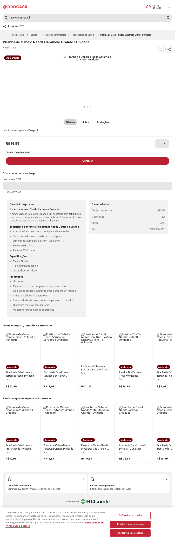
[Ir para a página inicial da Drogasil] (15, 7)
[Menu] (169, 7)
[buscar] (168, 17)
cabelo (72, 214)
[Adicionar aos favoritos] (160, 49)
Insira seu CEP (12, 179)
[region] (87, 523)
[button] (87, 79)
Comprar (87, 160)
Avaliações (103, 122)
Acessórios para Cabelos (54, 35)
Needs (162, 223)
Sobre (85, 122)
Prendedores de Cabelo (83, 35)
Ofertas (70, 122)
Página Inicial (18, 35)
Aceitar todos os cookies (130, 533)
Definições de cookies (130, 515)
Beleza (34, 35)
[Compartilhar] (168, 49)
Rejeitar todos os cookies (130, 524)
